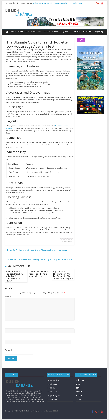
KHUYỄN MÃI (52, 400)
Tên (7, 327)
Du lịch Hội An (52, 384)
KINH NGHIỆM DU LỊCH (19, 32)
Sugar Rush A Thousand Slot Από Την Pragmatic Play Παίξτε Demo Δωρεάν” (63, 275)
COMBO (55, 32)
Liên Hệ (78, 400)
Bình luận (8, 297)
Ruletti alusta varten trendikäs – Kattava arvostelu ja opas (38, 273)
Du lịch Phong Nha (53, 396)
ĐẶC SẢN (65, 32)
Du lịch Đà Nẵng (53, 380)
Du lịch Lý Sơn (52, 392)
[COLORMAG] (20, 379)
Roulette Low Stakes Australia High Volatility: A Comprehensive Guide (41, 259)
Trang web (8, 350)
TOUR (46, 32)
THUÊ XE (75, 32)
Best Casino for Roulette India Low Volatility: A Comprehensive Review (14, 276)
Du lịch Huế (51, 388)
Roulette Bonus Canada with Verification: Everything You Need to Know (57, 3)
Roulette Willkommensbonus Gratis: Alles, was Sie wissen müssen (36, 250)
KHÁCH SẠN (35, 32)
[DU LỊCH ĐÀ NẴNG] (7, 31)
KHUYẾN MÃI (87, 32)
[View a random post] (102, 31)
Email (7, 339)
